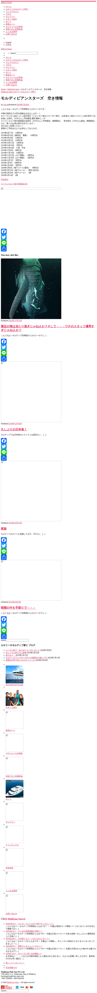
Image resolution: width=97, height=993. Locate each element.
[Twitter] (48, 237)
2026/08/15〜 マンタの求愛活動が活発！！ (24, 931)
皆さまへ (10, 655)
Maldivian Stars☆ (17, 919)
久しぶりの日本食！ (14, 429)
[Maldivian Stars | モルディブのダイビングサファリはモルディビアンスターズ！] (6, 3)
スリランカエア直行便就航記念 (14, 184)
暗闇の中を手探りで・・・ (18, 607)
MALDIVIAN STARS (14, 685)
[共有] (48, 248)
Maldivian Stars (13, 89)
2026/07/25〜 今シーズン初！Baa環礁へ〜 (24, 954)
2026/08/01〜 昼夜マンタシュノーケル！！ (24, 946)
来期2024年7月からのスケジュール (20, 660)
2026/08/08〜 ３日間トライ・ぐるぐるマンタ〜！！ (28, 939)
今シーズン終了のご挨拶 (16, 653)
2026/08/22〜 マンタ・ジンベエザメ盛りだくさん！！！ (30, 924)
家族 (4, 528)
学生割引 (5, 180)
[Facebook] (48, 231)
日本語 (8, 45)
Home (3, 89)
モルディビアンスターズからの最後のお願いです (26, 658)
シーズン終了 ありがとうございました (23, 650)
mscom (6, 105)
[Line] (48, 243)
